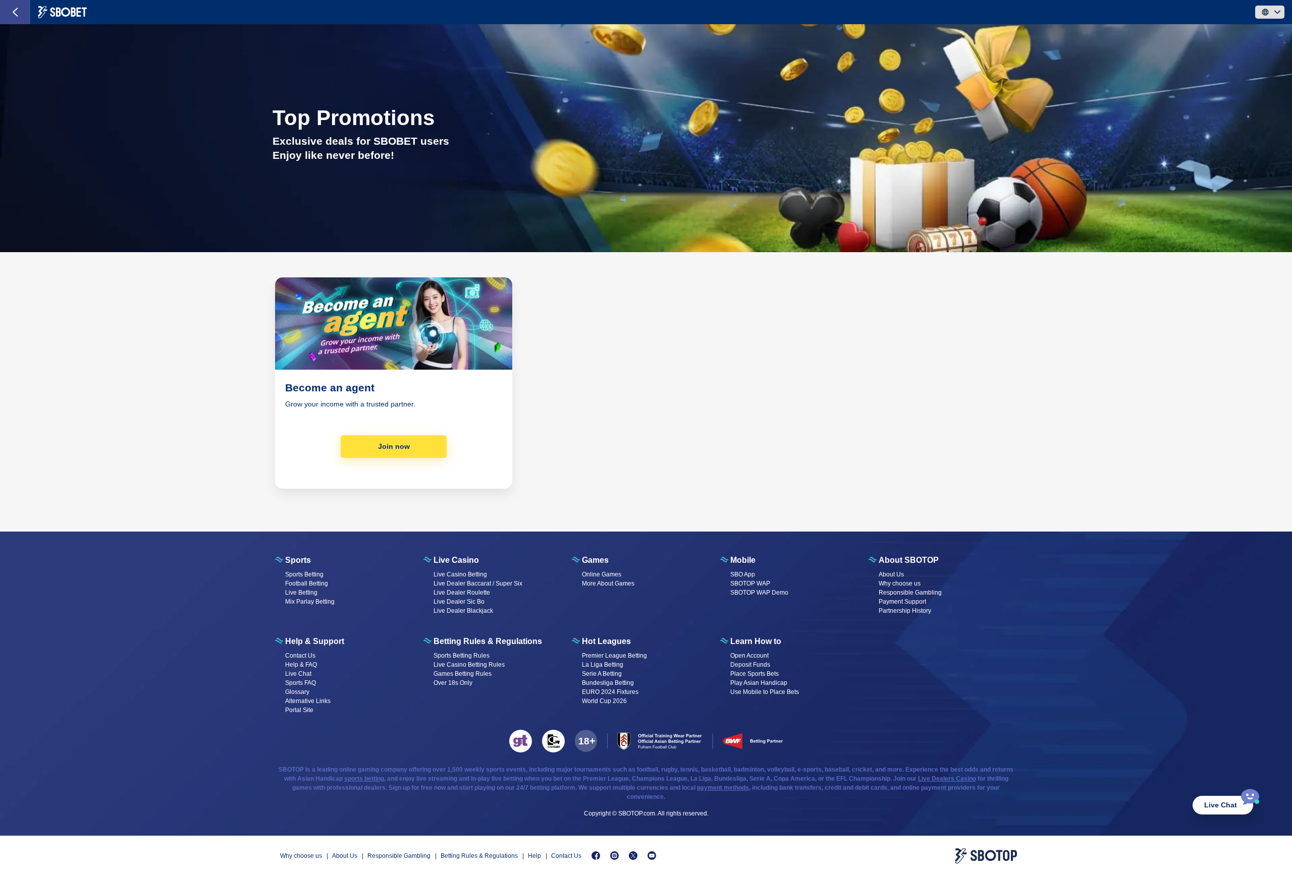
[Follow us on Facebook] (595, 855)
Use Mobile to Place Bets (764, 691)
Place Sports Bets (754, 673)
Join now (394, 446)
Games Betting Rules (463, 673)
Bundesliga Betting (608, 682)
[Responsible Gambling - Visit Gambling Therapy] (520, 741)
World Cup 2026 (604, 701)
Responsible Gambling (910, 592)
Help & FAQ (301, 664)
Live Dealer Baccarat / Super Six (478, 583)
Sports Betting (304, 574)
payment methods (723, 787)
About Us (891, 574)
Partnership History (905, 610)
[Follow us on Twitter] (633, 855)
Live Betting (301, 592)
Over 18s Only (453, 682)
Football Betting (306, 583)
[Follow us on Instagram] (614, 855)
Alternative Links (308, 701)
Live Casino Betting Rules (469, 664)
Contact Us (300, 655)
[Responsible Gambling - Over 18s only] (586, 741)
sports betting (364, 778)
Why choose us (900, 583)
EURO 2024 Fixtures (610, 691)
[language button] (1269, 12)
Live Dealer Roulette (462, 592)
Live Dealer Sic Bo (459, 601)
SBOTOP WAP (750, 583)
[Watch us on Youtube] (652, 855)
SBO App (742, 574)
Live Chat (1220, 805)
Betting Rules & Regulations (479, 855)
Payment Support (902, 601)
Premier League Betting (614, 655)
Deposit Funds (750, 664)
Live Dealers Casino (947, 778)
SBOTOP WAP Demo (759, 592)
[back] (15, 12)
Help (534, 855)
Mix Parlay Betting (310, 601)
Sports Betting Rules (462, 655)
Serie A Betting (602, 673)
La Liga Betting (602, 664)
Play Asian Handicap (758, 682)
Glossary (297, 691)
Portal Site (299, 710)
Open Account (749, 655)
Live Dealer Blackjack (463, 610)
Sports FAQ (300, 682)
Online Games (601, 574)
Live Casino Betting (460, 574)
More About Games (608, 583)
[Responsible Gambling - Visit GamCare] (553, 741)
